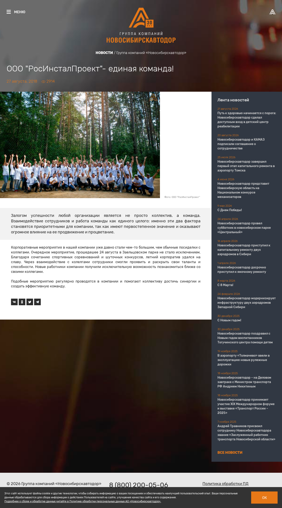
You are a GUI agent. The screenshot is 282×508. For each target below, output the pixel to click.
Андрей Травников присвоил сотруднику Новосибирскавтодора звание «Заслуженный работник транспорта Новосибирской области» (246, 432)
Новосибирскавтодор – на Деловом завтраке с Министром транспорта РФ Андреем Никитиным (244, 382)
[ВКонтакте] (14, 302)
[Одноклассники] (22, 302)
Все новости (230, 452)
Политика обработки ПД (225, 483)
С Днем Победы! (229, 210)
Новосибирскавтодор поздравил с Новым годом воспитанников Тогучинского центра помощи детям (245, 338)
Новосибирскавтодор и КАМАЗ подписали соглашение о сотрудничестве (241, 144)
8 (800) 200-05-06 (138, 485)
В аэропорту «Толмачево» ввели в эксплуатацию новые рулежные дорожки (243, 360)
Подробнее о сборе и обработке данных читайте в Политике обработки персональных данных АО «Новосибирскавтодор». (82, 501)
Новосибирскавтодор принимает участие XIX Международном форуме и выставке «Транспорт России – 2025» (246, 406)
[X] (29, 302)
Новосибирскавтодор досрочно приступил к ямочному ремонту (241, 270)
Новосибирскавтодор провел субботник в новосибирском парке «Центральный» (244, 227)
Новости (104, 53)
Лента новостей (233, 100)
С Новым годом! (229, 320)
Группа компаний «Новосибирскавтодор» (151, 53)
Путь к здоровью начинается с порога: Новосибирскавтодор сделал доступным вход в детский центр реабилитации (246, 119)
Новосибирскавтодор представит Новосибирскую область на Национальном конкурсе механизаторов (243, 190)
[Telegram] (37, 302)
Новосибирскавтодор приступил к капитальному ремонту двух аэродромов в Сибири (243, 250)
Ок (264, 498)
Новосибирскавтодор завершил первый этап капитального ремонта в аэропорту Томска (246, 166)
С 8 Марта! (225, 285)
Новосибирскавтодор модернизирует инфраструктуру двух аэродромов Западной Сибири (246, 302)
